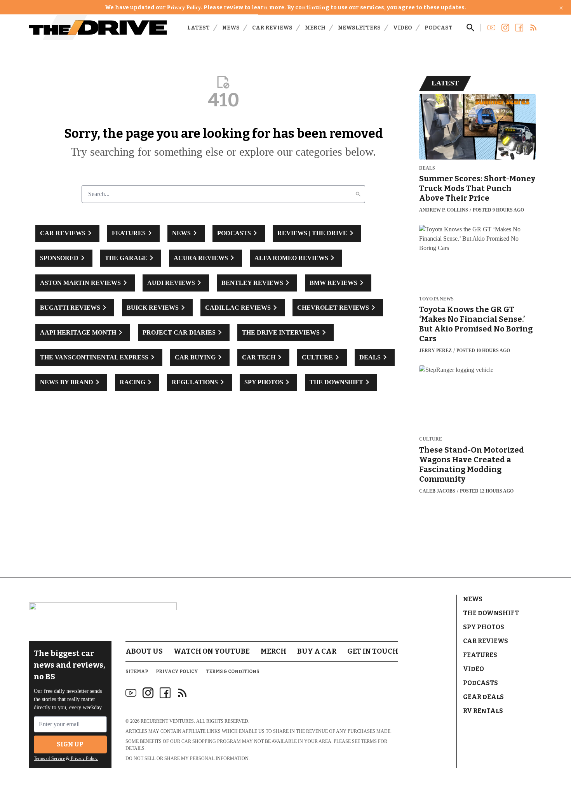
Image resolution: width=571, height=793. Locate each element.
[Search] (358, 194)
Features (480, 655)
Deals (427, 168)
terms (369, 741)
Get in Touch (372, 651)
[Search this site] (470, 27)
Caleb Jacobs (437, 491)
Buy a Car (316, 651)
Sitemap (136, 671)
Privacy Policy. (84, 758)
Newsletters (359, 27)
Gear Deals (483, 697)
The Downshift (491, 613)
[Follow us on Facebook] (519, 27)
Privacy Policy (184, 7)
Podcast (439, 27)
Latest (198, 27)
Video (402, 27)
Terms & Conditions (232, 671)
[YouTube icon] (130, 692)
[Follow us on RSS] (533, 27)
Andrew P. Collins (443, 210)
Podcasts (480, 683)
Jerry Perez (435, 350)
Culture (430, 439)
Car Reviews (272, 27)
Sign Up (70, 744)
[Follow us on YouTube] (491, 27)
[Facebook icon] (165, 692)
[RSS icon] (182, 692)
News (231, 27)
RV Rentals (483, 711)
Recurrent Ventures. (168, 721)
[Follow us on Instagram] (505, 27)
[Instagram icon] (148, 692)
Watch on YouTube (212, 651)
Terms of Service (49, 758)
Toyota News (436, 299)
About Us (144, 651)
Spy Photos (483, 627)
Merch (315, 27)
